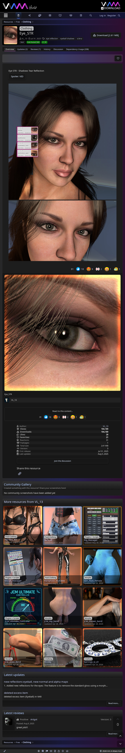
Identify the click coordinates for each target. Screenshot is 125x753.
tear (22, 42)
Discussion (58, 49)
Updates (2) (22, 49)
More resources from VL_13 (23, 502)
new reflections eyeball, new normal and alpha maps (36, 681)
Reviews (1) (36, 49)
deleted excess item (16, 693)
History (47, 49)
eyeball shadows (67, 38)
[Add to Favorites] (118, 58)
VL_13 (24, 38)
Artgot (33, 719)
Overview (9, 49)
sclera (79, 38)
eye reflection (52, 38)
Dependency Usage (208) (77, 49)
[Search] (119, 15)
